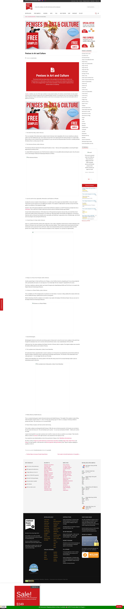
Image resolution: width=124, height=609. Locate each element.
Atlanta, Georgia (47, 467)
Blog (77, 1)
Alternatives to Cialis (86, 111)
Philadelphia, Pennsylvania (68, 480)
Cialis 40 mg (84, 83)
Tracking (80, 1)
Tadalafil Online (85, 127)
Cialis (67, 440)
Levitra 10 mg (84, 89)
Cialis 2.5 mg (84, 75)
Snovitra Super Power (86, 107)
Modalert (84, 137)
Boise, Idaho (46, 471)
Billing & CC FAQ (56, 523)
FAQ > (45, 0)
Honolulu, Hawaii (47, 486)
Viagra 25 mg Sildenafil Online (88, 59)
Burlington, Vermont (47, 475)
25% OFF (81, 13)
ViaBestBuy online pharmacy (65, 438)
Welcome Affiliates (57, 535)
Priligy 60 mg (84, 99)
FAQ (56, 13)
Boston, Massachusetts (48, 472)
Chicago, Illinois (47, 479)
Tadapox (83, 105)
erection (36, 435)
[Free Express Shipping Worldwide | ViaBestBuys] (89, 42)
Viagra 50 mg (84, 61)
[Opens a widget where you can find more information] (119, 606)
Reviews (45, 13)
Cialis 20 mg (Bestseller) (86, 81)
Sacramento (65, 484)
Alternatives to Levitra (86, 113)
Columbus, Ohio (47, 480)
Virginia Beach (65, 490)
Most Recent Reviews (57, 521)
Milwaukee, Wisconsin (67, 471)
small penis (27, 209)
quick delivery (59, 442)
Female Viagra (85, 71)
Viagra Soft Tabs (85, 69)
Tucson (64, 488)
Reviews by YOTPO (86, 220)
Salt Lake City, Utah (66, 486)
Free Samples (37, 13)
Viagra (64, 440)
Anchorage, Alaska (47, 466)
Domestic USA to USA (86, 53)
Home (26, 16)
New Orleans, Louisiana (67, 475)
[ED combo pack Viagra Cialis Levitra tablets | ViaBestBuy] (89, 27)
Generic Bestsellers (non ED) (87, 143)
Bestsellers (28, 13)
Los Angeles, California (67, 467)
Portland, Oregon (66, 483)
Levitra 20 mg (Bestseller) (87, 91)
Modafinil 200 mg (85, 135)
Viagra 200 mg (85, 67)
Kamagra (84, 123)
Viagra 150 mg (85, 65)
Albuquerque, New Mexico (49, 464)
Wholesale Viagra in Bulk (87, 141)
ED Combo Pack (46, 530)
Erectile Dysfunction (32, 16)
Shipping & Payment (86, 1)
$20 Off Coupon (47, 536)
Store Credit (56, 529)
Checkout (74, 13)
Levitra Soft (84, 97)
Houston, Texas (47, 487)
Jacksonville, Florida (48, 490)
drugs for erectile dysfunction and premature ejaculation (46, 440)
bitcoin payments (50, 442)
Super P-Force (72, 440)
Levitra (83, 121)
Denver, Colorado (47, 482)
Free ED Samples (47, 531)
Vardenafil (84, 129)
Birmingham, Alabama (48, 470)
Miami (64, 470)
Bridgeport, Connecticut (48, 474)
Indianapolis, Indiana (48, 488)
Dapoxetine (84, 133)
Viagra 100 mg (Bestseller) (87, 63)
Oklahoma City (65, 479)
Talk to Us (97, 1)
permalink (49, 450)
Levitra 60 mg (84, 95)
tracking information (71, 563)
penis (27, 94)
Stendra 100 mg (85, 101)
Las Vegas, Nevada (66, 466)
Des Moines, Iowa (47, 483)
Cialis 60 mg (84, 85)
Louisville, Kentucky (66, 468)
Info (51, 13)
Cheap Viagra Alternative (87, 109)
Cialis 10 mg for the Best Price (88, 79)
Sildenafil (84, 125)
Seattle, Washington (66, 487)
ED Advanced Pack (85, 57)
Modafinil (55, 560)
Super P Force (84, 103)
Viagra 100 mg (46, 519)
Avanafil (83, 131)
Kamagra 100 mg (85, 73)
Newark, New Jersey (67, 478)
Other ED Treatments (86, 139)
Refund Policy (56, 531)
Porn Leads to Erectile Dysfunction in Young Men (69, 454)
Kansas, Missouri (66, 464)
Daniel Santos (33, 58)
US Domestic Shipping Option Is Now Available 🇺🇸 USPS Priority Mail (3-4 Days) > (62, 607)
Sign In (55, 547)
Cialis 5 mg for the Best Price (87, 77)
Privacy (55, 540)
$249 (20, 604)
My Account (73, 1)
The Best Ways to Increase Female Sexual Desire (36, 454)
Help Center (92, 1)
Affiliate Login (56, 536)
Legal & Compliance (57, 538)
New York (65, 476)
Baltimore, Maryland (47, 468)
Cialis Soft (84, 87)
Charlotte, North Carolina (48, 478)
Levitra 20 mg (46, 526)
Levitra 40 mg (84, 93)
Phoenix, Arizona (66, 482)
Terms (55, 543)
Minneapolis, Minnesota (67, 472)
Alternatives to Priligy (86, 115)
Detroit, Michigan (47, 484)
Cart (69, 13)
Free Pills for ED (85, 55)
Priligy (26, 442)
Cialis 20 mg (46, 521)
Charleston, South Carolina (49, 476)
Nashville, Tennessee (67, 474)
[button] (3, 607)
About (55, 519)
